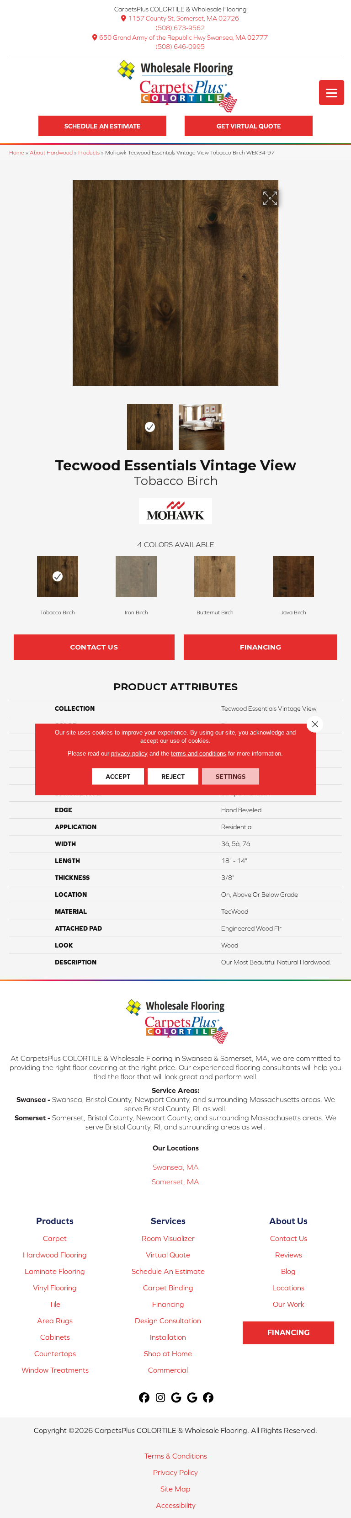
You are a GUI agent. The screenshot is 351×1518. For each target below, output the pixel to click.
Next (285, 422)
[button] (102, 126)
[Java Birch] (293, 576)
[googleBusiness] (176, 1398)
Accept (118, 776)
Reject (173, 776)
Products (89, 152)
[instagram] (160, 1398)
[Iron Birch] (136, 576)
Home (16, 152)
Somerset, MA (175, 1181)
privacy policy (129, 753)
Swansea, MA (176, 1167)
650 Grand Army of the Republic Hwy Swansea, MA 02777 (183, 37)
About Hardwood (51, 152)
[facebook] (144, 1398)
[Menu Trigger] (331, 92)
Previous (65, 422)
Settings (230, 776)
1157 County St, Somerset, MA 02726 (183, 18)
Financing (260, 647)
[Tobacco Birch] (57, 576)
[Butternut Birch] (215, 576)
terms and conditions (198, 753)
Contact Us (94, 647)
